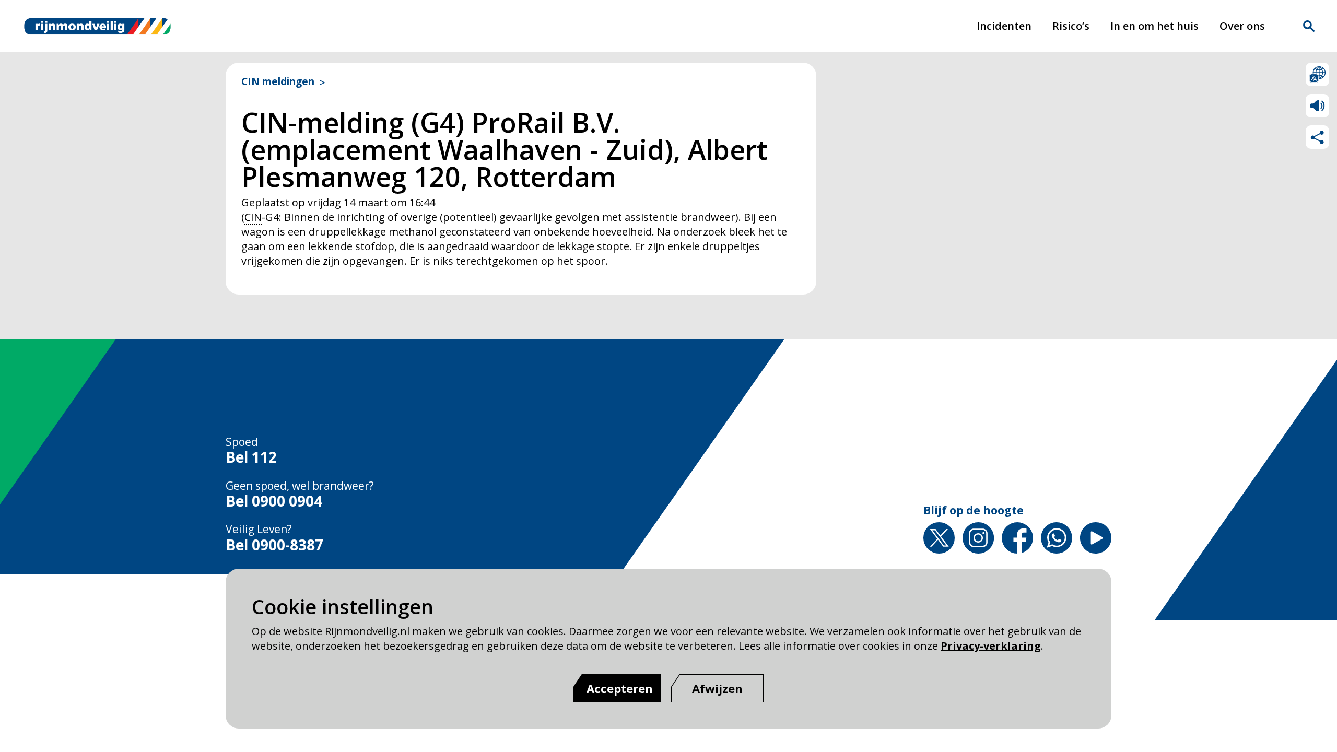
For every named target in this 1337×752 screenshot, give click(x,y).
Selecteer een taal (1317, 74)
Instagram (978, 538)
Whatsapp (1056, 538)
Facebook (1017, 538)
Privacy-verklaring (991, 646)
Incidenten (1004, 26)
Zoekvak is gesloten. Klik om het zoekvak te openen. (1308, 26)
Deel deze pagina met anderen (1317, 137)
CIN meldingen (277, 82)
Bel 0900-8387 (274, 545)
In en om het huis (1154, 26)
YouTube (1095, 538)
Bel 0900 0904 (274, 501)
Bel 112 (251, 457)
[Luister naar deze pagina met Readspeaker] (1317, 106)
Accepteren (620, 688)
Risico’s (1070, 26)
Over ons (1242, 26)
